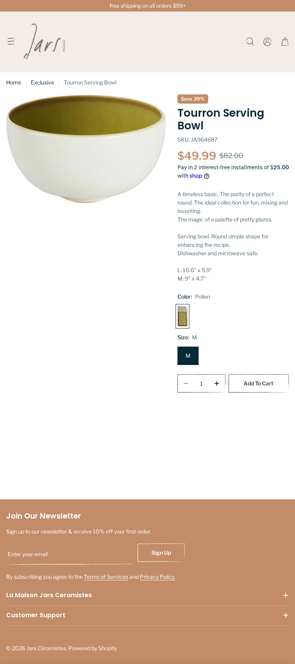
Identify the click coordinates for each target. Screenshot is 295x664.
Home (13, 82)
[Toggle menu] (10, 41)
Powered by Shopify (92, 648)
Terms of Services (106, 576)
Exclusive (42, 82)
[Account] (268, 42)
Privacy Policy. (157, 576)
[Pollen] (182, 316)
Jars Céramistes (46, 648)
